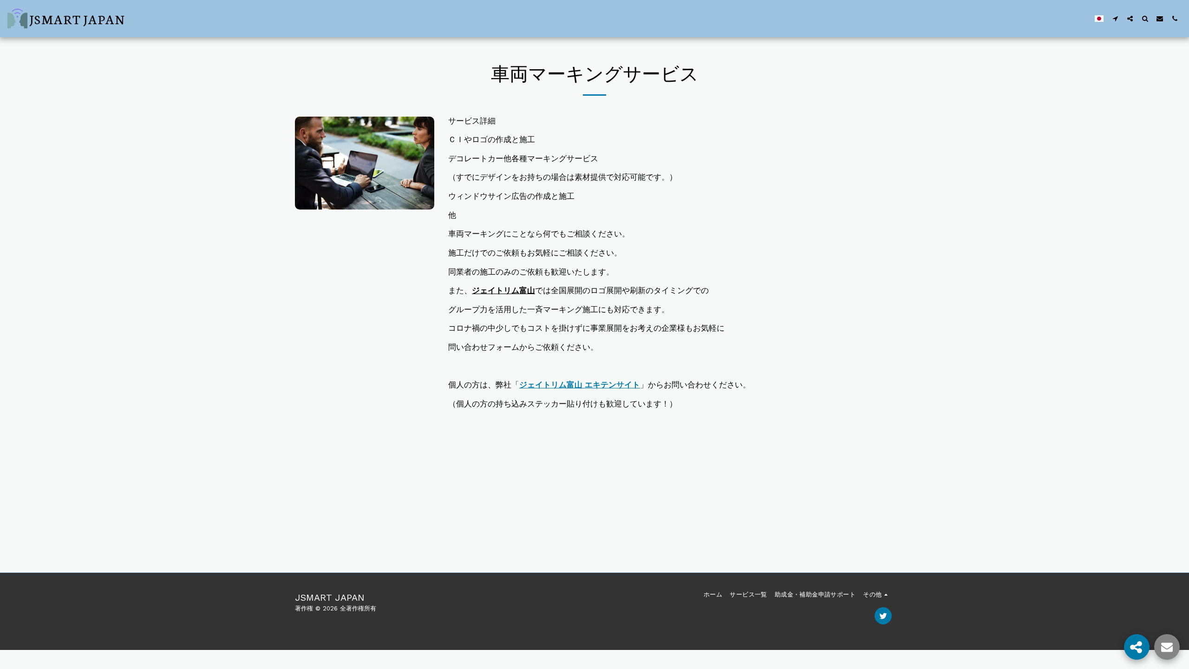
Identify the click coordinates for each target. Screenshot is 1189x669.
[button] (1115, 18)
